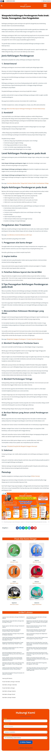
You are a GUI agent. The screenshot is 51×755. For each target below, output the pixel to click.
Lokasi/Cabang (8, 735)
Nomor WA (6, 724)
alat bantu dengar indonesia (9, 684)
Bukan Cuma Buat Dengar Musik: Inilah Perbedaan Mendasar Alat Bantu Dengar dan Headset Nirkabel (37, 659)
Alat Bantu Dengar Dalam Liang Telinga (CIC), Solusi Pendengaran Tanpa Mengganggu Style (13, 664)
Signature (14, 603)
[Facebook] (1, 1)
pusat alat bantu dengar (8, 688)
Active (14, 581)
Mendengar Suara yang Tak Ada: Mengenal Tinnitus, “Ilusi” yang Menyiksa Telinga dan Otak (36, 649)
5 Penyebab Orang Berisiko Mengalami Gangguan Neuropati (22, 446)
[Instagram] (3, 1)
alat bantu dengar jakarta (9, 691)
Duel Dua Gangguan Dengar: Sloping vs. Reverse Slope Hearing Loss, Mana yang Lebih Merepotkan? (13, 654)
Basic (14, 560)
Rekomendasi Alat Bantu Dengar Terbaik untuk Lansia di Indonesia (36, 626)
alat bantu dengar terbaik (9, 697)
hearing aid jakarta (7, 678)
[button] (1, 5)
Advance (37, 581)
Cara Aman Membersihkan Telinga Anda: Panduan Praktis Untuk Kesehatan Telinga (27, 183)
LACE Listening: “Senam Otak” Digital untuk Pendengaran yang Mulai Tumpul (37, 638)
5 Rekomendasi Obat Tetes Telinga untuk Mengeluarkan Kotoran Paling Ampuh (12, 668)
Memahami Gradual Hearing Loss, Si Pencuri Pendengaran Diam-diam (12, 648)
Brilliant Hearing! (35, 476)
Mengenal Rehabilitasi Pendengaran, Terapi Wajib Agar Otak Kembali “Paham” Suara (12, 643)
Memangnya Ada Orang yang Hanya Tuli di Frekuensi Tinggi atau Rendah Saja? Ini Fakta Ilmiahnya (37, 654)
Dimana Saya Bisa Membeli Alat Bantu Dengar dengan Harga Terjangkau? (11, 630)
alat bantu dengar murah (8, 694)
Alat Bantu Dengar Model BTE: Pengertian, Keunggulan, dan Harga (36, 663)
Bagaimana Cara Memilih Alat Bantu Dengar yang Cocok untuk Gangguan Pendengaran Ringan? (37, 622)
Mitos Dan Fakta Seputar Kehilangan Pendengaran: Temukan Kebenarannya (26, 108)
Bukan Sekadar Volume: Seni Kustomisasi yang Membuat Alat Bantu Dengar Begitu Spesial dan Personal (12, 659)
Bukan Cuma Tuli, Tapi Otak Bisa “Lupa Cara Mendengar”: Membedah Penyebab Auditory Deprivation (37, 644)
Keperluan (6, 729)
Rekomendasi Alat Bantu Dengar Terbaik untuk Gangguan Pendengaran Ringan (36, 630)
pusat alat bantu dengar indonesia (11, 681)
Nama (5, 718)
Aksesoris (36, 603)
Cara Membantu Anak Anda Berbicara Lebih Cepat (19, 235)
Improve (37, 560)
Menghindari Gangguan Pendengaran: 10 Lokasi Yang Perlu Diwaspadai (25, 339)
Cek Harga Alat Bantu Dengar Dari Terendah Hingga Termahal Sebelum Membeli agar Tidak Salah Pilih (37, 669)
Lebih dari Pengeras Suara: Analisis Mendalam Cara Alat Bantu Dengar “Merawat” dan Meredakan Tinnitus (13, 638)
